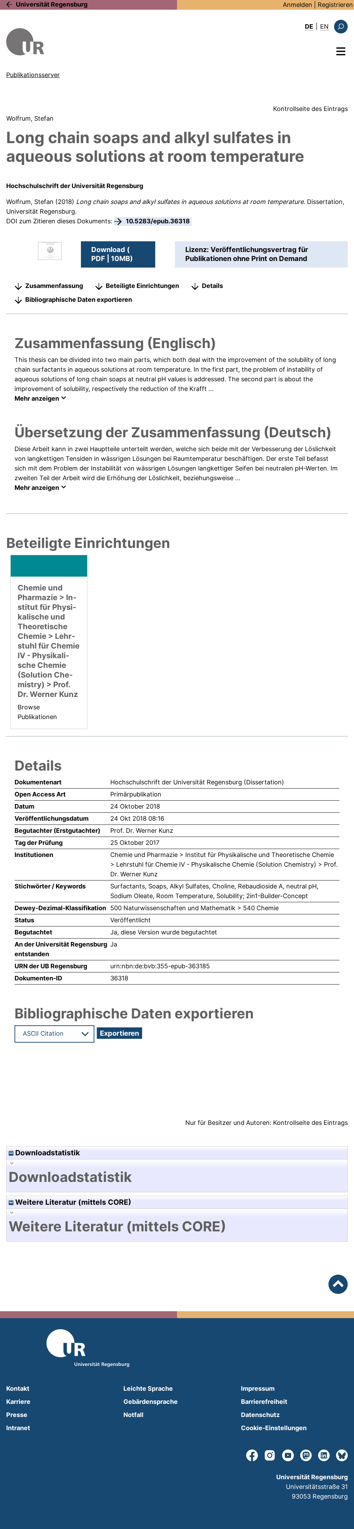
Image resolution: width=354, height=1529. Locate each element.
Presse (16, 1414)
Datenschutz (260, 1414)
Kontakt (17, 1388)
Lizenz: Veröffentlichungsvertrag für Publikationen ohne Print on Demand (246, 254)
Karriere (18, 1401)
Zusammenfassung (54, 285)
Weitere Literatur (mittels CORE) (72, 1202)
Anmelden (297, 4)
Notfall (133, 1414)
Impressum (257, 1388)
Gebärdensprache (150, 1401)
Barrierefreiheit (264, 1401)
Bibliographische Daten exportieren (78, 299)
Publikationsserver (33, 74)
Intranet (18, 1428)
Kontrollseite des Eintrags (310, 108)
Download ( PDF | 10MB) (112, 254)
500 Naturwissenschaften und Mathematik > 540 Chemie (194, 908)
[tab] (177, 1177)
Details (212, 285)
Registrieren (335, 4)
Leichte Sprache (148, 1388)
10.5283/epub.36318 (158, 221)
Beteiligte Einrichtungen (142, 285)
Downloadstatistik (46, 1152)
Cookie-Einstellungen (274, 1428)
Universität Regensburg (51, 4)
